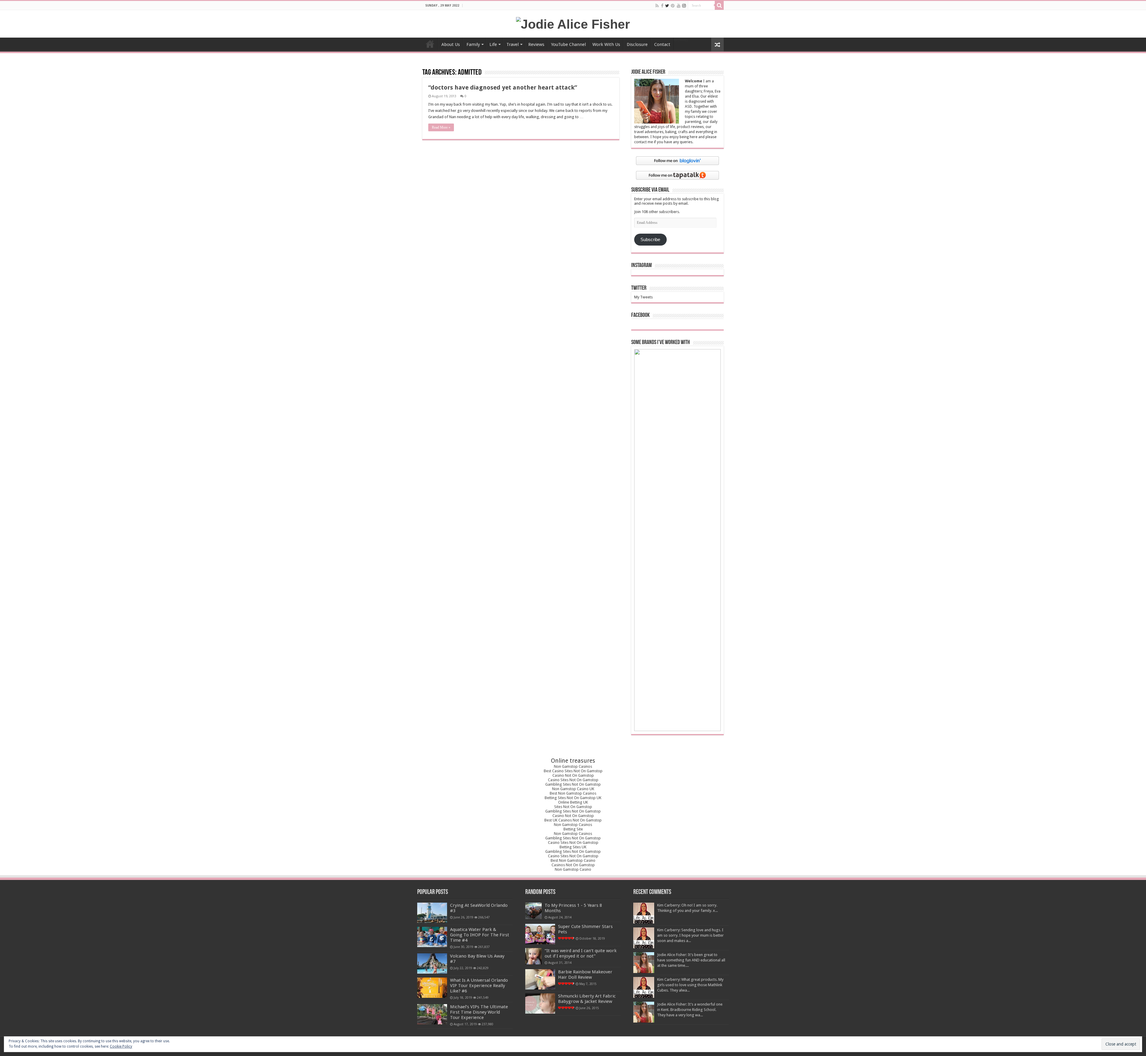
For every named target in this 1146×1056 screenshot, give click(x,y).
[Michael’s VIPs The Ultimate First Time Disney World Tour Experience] (432, 1014)
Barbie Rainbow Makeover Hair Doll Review (585, 974)
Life (493, 44)
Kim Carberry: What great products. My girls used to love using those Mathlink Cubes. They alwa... (690, 984)
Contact (662, 44)
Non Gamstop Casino (573, 869)
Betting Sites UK (573, 847)
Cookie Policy (121, 1046)
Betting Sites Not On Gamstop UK (573, 798)
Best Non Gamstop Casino (573, 860)
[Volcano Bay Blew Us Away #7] (432, 963)
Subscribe (650, 239)
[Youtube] (678, 5)
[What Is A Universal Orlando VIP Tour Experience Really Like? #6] (432, 988)
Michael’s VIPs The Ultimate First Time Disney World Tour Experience (479, 1012)
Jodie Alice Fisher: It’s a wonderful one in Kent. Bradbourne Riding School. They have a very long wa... (690, 1009)
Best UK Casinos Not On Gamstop (573, 820)
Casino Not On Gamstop (573, 775)
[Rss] (657, 5)
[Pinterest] (672, 5)
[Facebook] (662, 5)
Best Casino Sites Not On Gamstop (573, 771)
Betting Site (573, 829)
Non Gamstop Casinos (573, 766)
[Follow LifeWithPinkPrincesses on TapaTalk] (677, 175)
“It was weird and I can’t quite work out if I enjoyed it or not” (581, 953)
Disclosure (637, 44)
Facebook (640, 315)
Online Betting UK (573, 802)
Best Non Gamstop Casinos (573, 793)
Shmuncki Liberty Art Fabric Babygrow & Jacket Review (587, 998)
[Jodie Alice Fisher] (573, 23)
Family (473, 44)
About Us (450, 44)
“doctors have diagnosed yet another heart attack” (502, 87)
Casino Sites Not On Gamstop (573, 780)
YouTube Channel (568, 44)
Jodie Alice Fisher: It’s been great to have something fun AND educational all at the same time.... (691, 960)
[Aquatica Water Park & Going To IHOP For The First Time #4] (432, 937)
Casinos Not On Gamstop (573, 865)
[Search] (719, 5)
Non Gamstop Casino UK (573, 789)
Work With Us (606, 44)
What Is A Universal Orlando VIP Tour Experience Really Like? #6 (479, 986)
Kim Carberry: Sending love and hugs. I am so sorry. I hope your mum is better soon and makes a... (690, 935)
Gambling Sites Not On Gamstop (573, 784)
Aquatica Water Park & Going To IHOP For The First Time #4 (479, 935)
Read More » (441, 127)
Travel (512, 44)
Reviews (536, 44)
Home (430, 44)
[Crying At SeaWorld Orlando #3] (432, 913)
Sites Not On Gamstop (573, 806)
